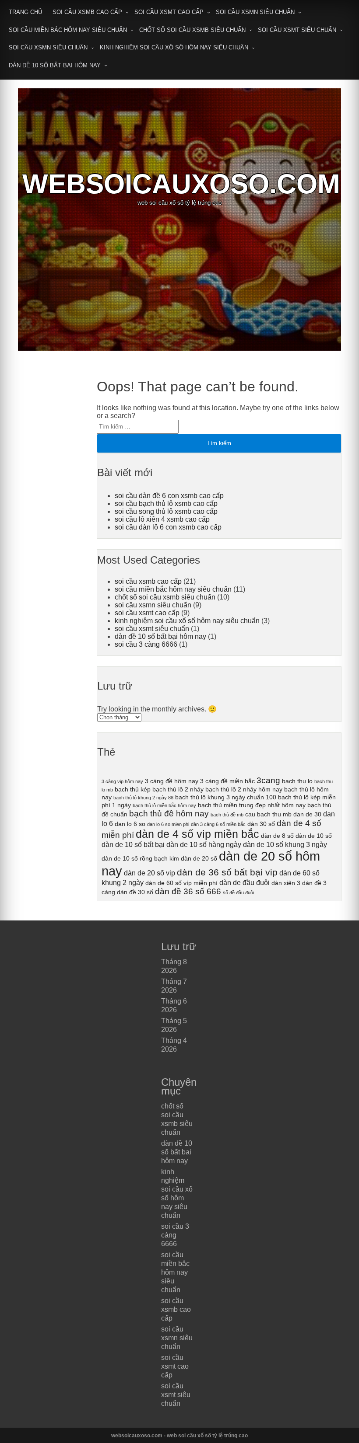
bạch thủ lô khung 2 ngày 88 (143, 797)
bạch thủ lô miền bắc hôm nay (164, 805)
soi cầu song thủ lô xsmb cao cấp (166, 511)
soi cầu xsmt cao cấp (169, 12)
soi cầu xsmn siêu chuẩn (255, 12)
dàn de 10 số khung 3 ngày (285, 844)
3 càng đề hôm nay (171, 780)
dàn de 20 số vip (149, 873)
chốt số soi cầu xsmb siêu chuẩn (192, 30)
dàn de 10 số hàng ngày (203, 844)
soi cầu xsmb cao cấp (87, 12)
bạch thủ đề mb (227, 814)
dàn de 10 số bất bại (133, 844)
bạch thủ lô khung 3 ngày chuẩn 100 (225, 797)
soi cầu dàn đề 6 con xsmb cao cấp (169, 495)
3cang (268, 780)
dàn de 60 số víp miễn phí (181, 882)
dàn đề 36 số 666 (188, 891)
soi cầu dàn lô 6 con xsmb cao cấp (168, 527)
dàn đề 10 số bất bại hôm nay (55, 65)
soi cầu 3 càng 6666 (146, 644)
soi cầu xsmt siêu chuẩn (297, 30)
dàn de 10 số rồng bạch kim (140, 858)
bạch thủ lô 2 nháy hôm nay (243, 789)
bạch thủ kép (133, 789)
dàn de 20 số (199, 858)
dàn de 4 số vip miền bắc (197, 834)
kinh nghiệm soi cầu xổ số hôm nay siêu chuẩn (174, 47)
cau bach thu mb (268, 814)
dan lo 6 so (130, 823)
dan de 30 (307, 814)
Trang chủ (25, 12)
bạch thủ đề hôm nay (169, 813)
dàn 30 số (261, 823)
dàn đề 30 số (135, 892)
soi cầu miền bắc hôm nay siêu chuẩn (68, 30)
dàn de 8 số (277, 835)
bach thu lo (297, 780)
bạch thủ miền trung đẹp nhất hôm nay (252, 805)
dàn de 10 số (314, 835)
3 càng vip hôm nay (122, 781)
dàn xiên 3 (285, 882)
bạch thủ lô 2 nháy (178, 789)
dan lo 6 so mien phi (168, 824)
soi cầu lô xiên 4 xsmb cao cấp (162, 519)
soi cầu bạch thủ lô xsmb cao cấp (166, 503)
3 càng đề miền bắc (227, 780)
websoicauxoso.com (181, 184)
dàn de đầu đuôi (244, 882)
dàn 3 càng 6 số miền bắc (218, 824)
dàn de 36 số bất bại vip (227, 872)
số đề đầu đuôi (238, 892)
